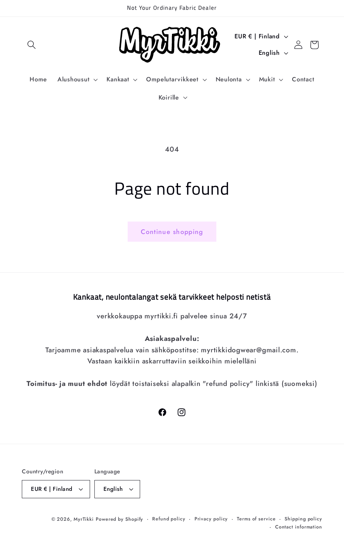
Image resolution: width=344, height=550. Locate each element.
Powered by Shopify (119, 519)
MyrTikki (84, 519)
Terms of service (256, 518)
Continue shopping (172, 231)
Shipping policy (303, 518)
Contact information (298, 526)
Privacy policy (211, 518)
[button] (31, 44)
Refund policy (168, 518)
